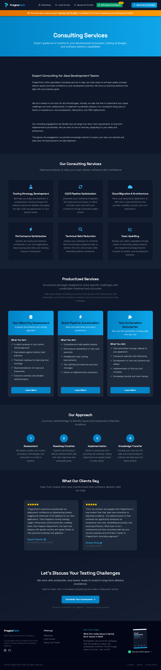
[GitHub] (9, 650)
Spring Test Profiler (85, 5)
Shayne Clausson (35, 539)
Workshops (46, 5)
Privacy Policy (151, 665)
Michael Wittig (93, 543)
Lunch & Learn (64, 5)
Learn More (30, 390)
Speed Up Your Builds (145, 5)
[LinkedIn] (5, 650)
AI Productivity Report (112, 4)
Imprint (140, 665)
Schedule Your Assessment (79, 599)
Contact (130, 665)
